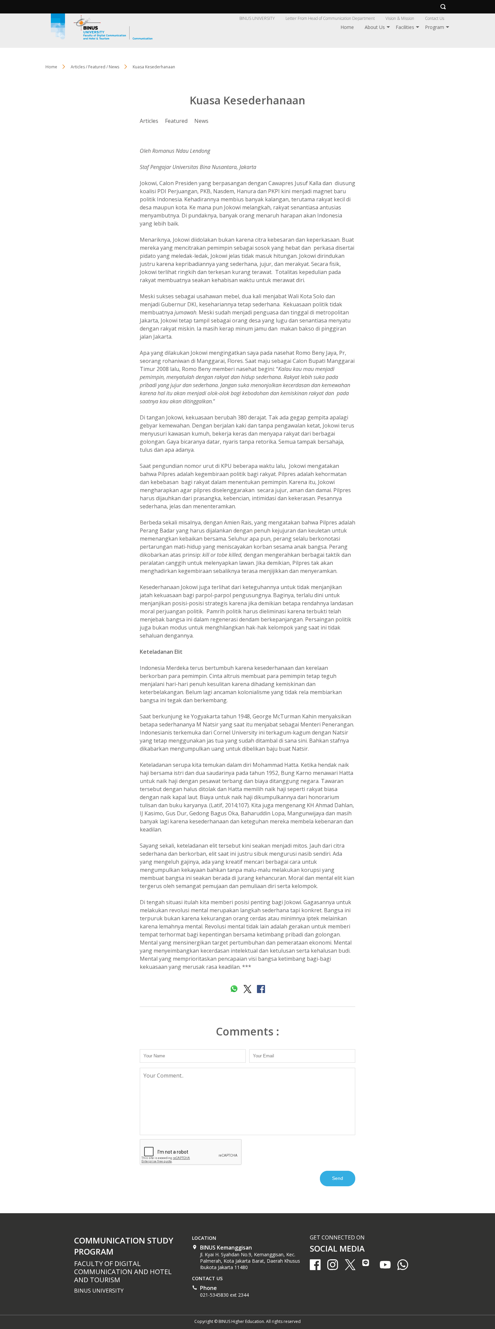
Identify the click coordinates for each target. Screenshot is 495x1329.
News (201, 121)
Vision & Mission (400, 18)
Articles (149, 121)
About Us (375, 27)
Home (347, 27)
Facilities (405, 27)
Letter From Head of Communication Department (330, 18)
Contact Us (434, 18)
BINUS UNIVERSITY (257, 18)
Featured (176, 121)
